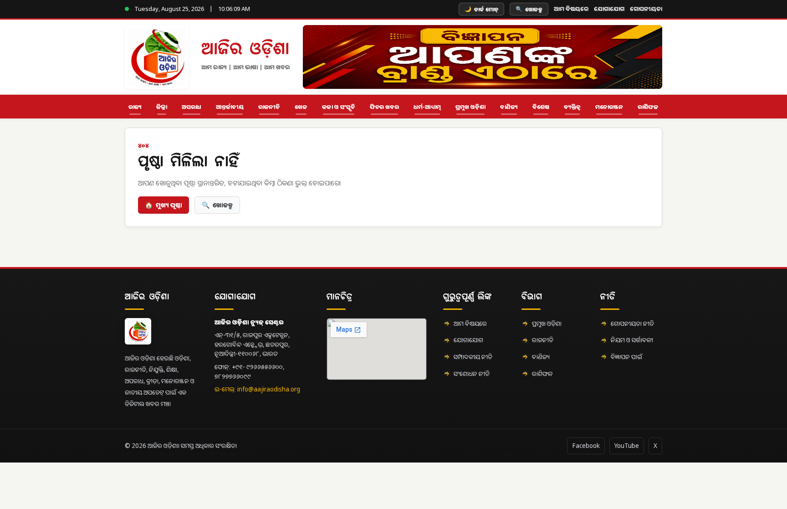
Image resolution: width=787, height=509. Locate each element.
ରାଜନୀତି (269, 107)
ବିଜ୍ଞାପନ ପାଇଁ (626, 357)
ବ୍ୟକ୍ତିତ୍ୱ (572, 107)
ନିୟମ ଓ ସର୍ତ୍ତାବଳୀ (632, 340)
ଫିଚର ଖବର (384, 107)
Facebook (586, 446)
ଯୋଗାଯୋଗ (609, 9)
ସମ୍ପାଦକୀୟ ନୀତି (473, 357)
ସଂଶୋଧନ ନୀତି (472, 374)
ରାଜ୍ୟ (135, 107)
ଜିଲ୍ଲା (161, 107)
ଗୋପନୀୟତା (646, 9)
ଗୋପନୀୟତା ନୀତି (632, 323)
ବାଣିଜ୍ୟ (509, 107)
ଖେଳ (301, 107)
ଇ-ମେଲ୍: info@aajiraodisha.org (257, 389)
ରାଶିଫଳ (648, 107)
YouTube (626, 446)
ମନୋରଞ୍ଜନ (609, 107)
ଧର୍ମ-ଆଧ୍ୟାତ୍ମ (427, 107)
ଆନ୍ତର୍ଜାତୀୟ (230, 107)
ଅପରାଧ (191, 107)
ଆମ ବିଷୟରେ (571, 9)
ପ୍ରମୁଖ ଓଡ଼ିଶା (470, 107)
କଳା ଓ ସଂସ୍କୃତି (338, 107)
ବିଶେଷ (540, 107)
